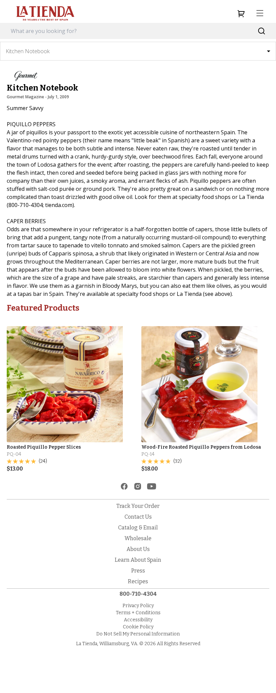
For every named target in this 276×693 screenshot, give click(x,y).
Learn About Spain (138, 560)
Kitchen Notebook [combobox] (27, 51)
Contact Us (138, 517)
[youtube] (151, 486)
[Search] (261, 31)
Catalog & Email (138, 527)
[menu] (259, 13)
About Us (138, 549)
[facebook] (124, 486)
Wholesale (138, 538)
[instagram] (138, 486)
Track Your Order (138, 506)
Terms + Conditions (138, 613)
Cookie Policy (138, 627)
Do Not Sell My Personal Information (138, 634)
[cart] (241, 13)
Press (138, 570)
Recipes (138, 581)
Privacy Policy (138, 606)
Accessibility (138, 620)
